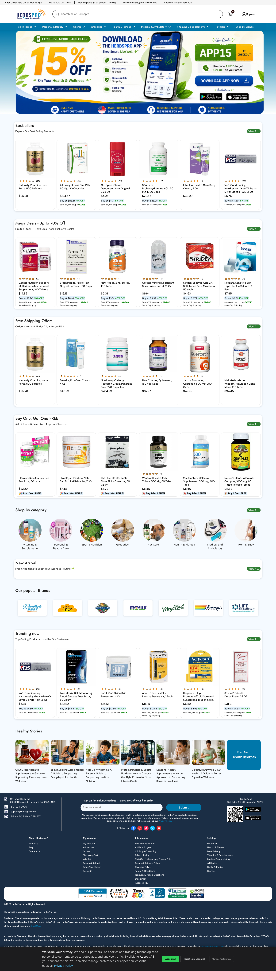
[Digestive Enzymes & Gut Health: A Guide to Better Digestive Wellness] (208, 752)
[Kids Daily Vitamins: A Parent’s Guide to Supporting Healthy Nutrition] (103, 752)
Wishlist (87, 859)
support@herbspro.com (23, 811)
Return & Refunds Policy (147, 863)
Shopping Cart (90, 855)
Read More (36, 926)
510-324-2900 (19, 806)
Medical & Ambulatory (218, 859)
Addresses (88, 847)
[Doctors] (32, 610)
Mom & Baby (213, 851)
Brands (211, 871)
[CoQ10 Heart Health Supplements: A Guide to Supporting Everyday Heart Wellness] (32, 752)
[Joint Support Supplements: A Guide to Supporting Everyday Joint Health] (67, 752)
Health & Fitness (215, 847)
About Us (33, 843)
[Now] (138, 610)
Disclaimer (140, 878)
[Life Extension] (243, 610)
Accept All (170, 959)
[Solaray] (208, 610)
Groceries (212, 843)
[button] (230, 14)
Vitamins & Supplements (220, 855)
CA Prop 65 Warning (145, 851)
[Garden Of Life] (102, 610)
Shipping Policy (143, 867)
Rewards (87, 871)
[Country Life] (67, 610)
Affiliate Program (143, 847)
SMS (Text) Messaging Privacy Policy (154, 859)
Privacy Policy (142, 855)
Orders (86, 851)
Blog (31, 847)
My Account (89, 843)
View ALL (253, 131)
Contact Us (34, 851)
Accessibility (141, 882)
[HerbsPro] (31, 14)
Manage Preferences (221, 959)
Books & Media (215, 867)
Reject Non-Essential (194, 959)
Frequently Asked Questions (149, 874)
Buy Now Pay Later (145, 843)
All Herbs (212, 863)
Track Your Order (91, 867)
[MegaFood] (173, 610)
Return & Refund (91, 863)
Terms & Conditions (145, 871)
